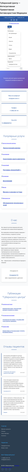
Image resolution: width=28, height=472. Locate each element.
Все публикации (13, 33)
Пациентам (10, 62)
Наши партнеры (5, 433)
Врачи (10, 58)
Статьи (10, 45)
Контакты (3, 435)
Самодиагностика (13, 64)
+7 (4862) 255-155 (20, 17)
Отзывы (3, 431)
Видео (10, 49)
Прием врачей (11, 56)
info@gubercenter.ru (14, 98)
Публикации (10, 31)
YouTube (9, 123)
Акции (10, 37)
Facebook (4, 123)
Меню (9, 26)
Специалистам (12, 53)
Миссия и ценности (6, 429)
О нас (8, 28)
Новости (11, 41)
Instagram (7, 123)
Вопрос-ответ (4, 448)
